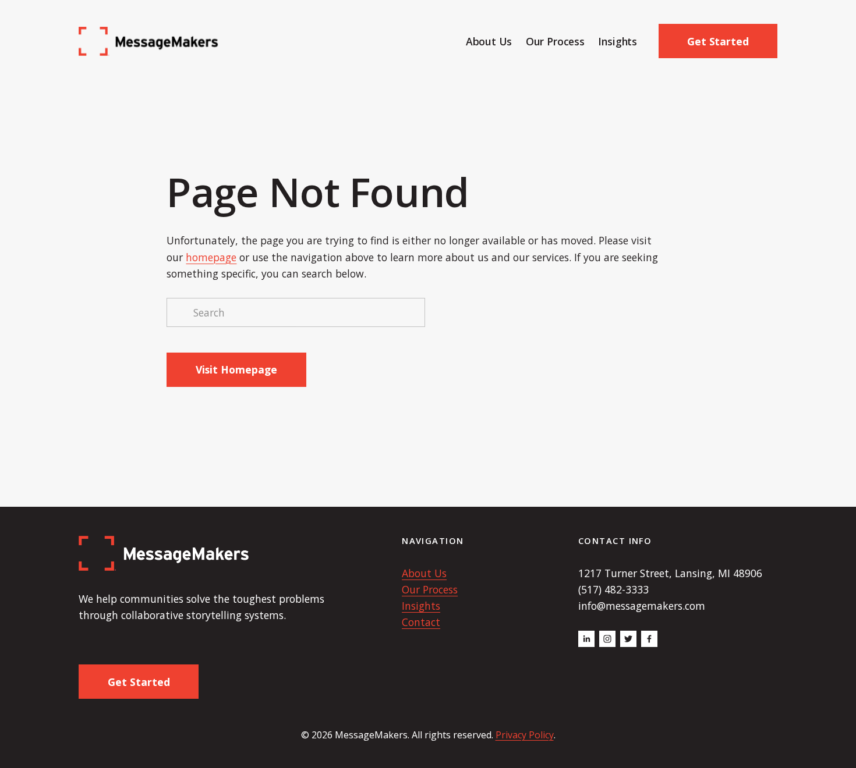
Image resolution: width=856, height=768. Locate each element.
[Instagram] (607, 639)
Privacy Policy (525, 734)
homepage (211, 257)
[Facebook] (649, 639)
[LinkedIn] (586, 639)
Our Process (555, 41)
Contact (421, 622)
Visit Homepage (236, 369)
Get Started (717, 41)
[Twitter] (628, 639)
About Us (489, 41)
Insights (617, 41)
